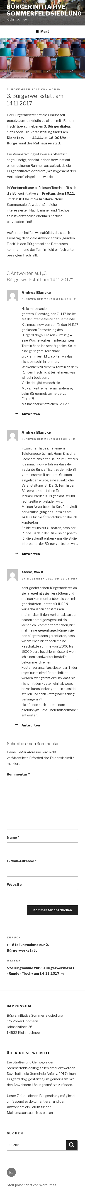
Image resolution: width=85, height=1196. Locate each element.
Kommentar (18, 774)
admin (55, 89)
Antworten (31, 414)
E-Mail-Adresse (21, 861)
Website (14, 885)
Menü (44, 32)
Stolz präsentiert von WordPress (31, 1185)
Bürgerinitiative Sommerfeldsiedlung (44, 10)
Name (13, 838)
